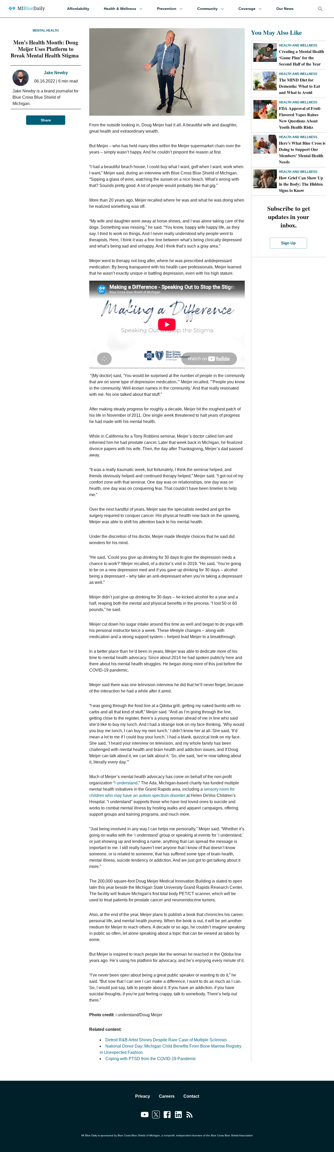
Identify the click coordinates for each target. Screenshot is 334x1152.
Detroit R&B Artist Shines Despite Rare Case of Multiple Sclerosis (166, 1040)
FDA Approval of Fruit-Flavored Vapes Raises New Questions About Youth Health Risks (300, 117)
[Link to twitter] (155, 1115)
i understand (126, 783)
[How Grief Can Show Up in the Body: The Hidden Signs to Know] (265, 178)
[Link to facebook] (167, 1115)
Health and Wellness (298, 45)
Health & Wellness (120, 9)
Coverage (246, 9)
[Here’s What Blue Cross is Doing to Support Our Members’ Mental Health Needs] (265, 144)
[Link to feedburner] (189, 1115)
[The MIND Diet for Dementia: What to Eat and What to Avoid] (265, 81)
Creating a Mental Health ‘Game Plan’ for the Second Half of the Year (301, 57)
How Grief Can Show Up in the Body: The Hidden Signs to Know (301, 184)
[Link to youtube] (144, 1115)
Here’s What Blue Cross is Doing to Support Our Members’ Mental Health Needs (302, 152)
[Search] (320, 9)
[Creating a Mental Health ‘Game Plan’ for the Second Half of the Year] (265, 52)
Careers (167, 1096)
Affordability (78, 9)
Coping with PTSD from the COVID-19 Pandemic (150, 1058)
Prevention (166, 9)
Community (207, 9)
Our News (285, 9)
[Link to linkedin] (178, 1115)
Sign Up (288, 243)
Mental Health (46, 30)
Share (46, 120)
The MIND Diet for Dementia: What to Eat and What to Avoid (299, 86)
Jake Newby (56, 72)
